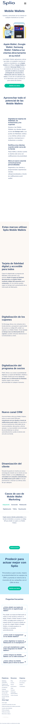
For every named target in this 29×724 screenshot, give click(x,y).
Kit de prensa (13, 686)
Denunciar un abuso (6, 713)
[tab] (6, 505)
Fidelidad (4, 689)
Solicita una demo (14, 86)
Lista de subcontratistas (7, 708)
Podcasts (13, 690)
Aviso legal (4, 702)
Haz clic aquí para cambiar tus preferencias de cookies (10, 723)
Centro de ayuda (14, 695)
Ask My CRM (4, 693)
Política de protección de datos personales (11, 706)
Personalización (5, 694)
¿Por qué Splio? (23, 681)
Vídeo (12, 688)
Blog (12, 681)
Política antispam (5, 710)
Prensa (12, 684)
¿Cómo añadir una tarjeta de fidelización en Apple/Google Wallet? (13, 608)
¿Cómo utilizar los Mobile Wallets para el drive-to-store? (13, 661)
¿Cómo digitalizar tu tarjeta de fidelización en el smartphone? (13, 641)
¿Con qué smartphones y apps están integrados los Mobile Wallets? (13, 648)
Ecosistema (22, 682)
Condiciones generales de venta (9, 704)
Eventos (12, 682)
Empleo (21, 684)
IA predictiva (4, 687)
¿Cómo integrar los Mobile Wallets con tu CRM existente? (13, 655)
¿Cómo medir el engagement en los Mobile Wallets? (13, 635)
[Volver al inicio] (26, 717)
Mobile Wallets (5, 691)
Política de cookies (6, 712)
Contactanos (22, 686)
